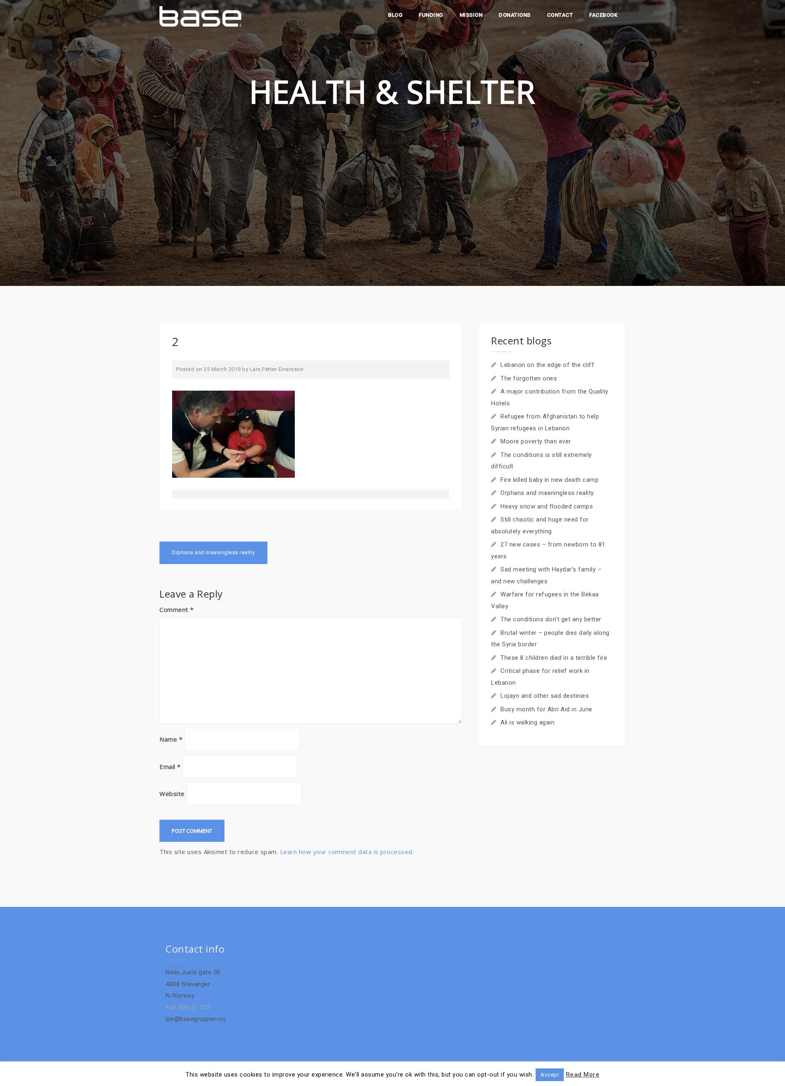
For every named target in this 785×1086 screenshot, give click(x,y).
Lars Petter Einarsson (277, 369)
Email (170, 766)
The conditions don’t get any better (550, 619)
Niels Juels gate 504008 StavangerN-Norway (193, 984)
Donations (515, 15)
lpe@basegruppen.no (196, 1019)
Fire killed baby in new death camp (549, 479)
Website (172, 793)
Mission (471, 15)
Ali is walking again (527, 722)
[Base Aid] (200, 16)
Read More (583, 1074)
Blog (395, 15)
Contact (560, 15)
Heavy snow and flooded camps (546, 506)
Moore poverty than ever (535, 441)
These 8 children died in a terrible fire (553, 657)
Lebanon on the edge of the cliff (547, 365)
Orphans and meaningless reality (213, 552)
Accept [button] (550, 1075)
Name (170, 739)
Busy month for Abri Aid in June (546, 709)
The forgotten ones (528, 378)
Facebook (603, 15)
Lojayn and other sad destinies (544, 695)
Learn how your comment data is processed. (347, 852)
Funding (431, 15)
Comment (176, 609)
